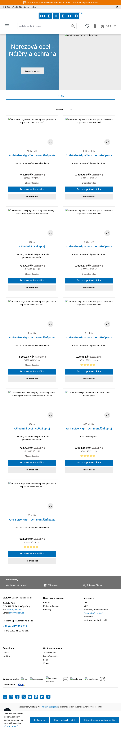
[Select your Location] (117, 7)
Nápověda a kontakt (53, 598)
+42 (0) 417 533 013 (17, 609)
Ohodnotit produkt (32, 183)
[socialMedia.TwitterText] (25, 697)
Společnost (8, 648)
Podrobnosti (32, 196)
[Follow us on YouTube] (31, 697)
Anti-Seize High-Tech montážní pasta (32, 155)
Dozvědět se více (32, 71)
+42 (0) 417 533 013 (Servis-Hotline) (20, 7)
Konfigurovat (39, 720)
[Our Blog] (6, 697)
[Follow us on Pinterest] (37, 697)
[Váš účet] (95, 26)
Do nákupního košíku (32, 189)
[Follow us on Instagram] (12, 697)
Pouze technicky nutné (64, 720)
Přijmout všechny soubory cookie (99, 720)
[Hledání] (73, 26)
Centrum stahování (52, 648)
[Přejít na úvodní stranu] (60, 16)
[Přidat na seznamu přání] (50, 142)
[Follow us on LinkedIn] (43, 697)
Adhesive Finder (94, 585)
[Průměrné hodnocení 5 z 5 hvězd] (89, 365)
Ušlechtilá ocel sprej (32, 246)
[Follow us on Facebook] (18, 697)
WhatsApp (53, 585)
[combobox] (44, 26)
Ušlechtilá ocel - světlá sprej (32, 428)
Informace (89, 598)
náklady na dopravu (50, 707)
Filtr (62, 96)
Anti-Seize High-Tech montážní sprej (89, 428)
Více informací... (11, 726)
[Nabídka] (7, 25)
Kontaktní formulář (18, 585)
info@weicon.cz (16, 613)
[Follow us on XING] (48, 697)
